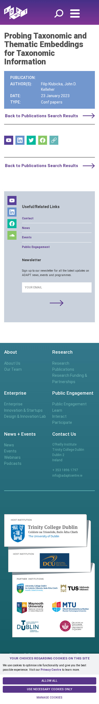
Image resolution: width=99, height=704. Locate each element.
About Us (12, 363)
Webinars (12, 457)
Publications (63, 369)
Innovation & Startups (23, 410)
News (26, 228)
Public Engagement (36, 247)
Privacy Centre (51, 670)
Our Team (13, 369)
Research (60, 363)
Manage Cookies (49, 697)
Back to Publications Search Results (41, 115)
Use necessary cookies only (49, 689)
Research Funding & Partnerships (69, 378)
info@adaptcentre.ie (67, 475)
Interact (59, 416)
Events (27, 237)
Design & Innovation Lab (25, 416)
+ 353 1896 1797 (65, 470)
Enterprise (13, 404)
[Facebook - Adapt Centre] (42, 140)
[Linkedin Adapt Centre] (19, 140)
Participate (62, 422)
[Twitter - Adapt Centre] (31, 140)
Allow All (49, 681)
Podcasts (12, 463)
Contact (28, 218)
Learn (57, 410)
